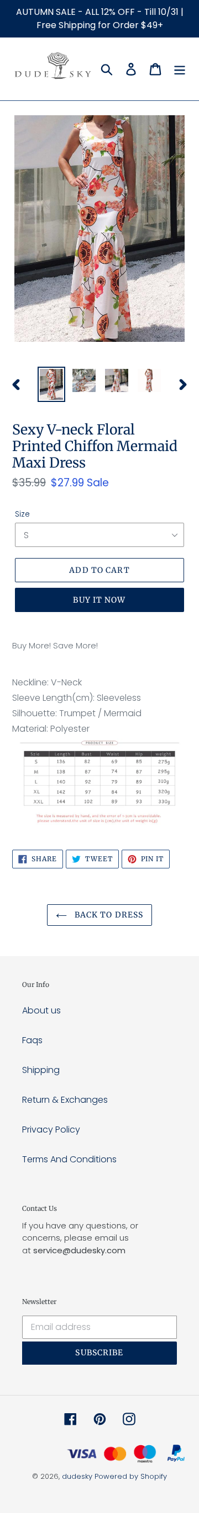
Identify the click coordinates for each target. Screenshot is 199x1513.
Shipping (41, 1070)
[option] (51, 384)
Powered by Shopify (131, 1476)
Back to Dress (108, 915)
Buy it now (99, 600)
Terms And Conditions (69, 1159)
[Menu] (179, 69)
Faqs (32, 1040)
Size (22, 513)
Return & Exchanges (65, 1099)
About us (41, 1010)
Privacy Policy (51, 1129)
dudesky (77, 1476)
